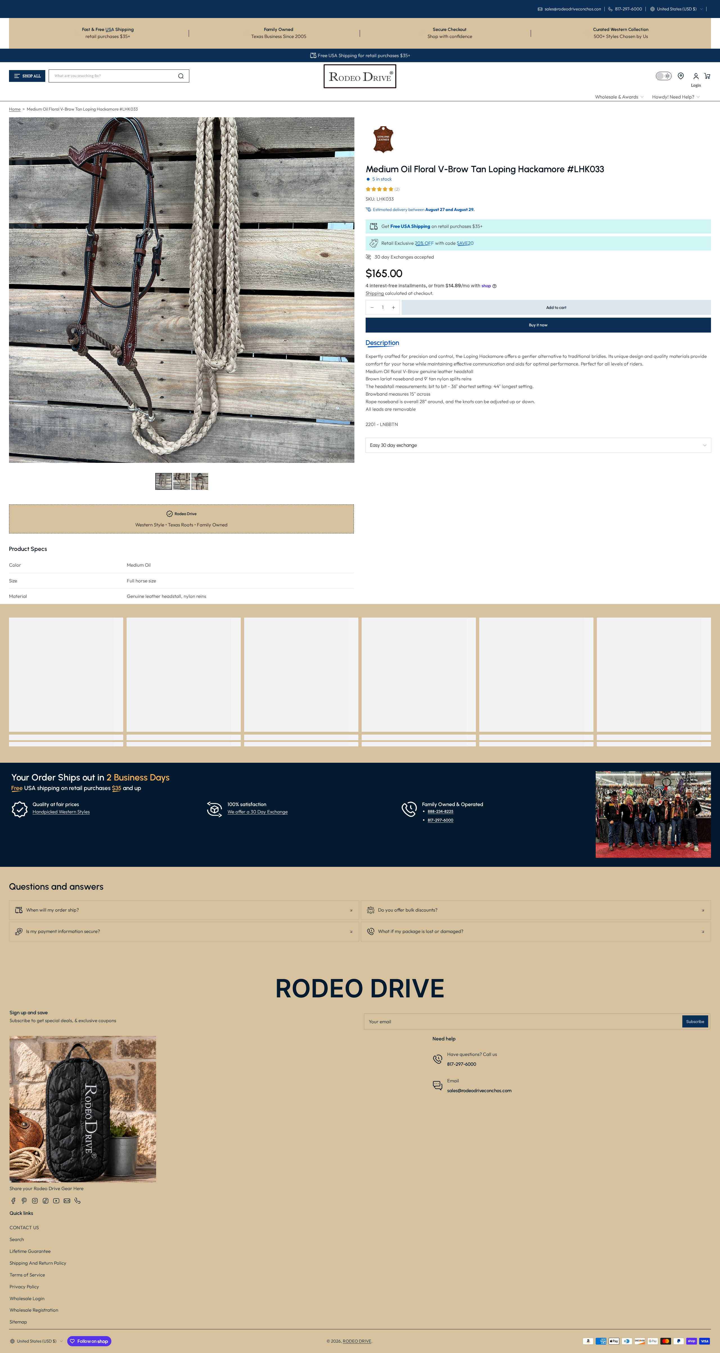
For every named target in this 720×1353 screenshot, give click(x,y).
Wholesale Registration (34, 1310)
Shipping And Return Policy (38, 1263)
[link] (621, 97)
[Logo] (360, 76)
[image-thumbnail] (163, 481)
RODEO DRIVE (357, 1341)
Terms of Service (27, 1275)
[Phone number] (77, 1200)
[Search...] (180, 75)
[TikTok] (45, 1200)
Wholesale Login (27, 1298)
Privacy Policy (24, 1286)
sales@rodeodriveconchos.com (479, 1090)
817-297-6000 (440, 820)
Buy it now (538, 324)
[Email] (67, 1200)
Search (17, 1239)
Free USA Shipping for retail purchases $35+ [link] (364, 55)
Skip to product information (20, 495)
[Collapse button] (184, 910)
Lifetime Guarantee (30, 1251)
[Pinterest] (24, 1200)
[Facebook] (13, 1200)
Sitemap (18, 1322)
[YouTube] (56, 1200)
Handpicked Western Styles (61, 812)
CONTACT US (24, 1227)
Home (15, 109)
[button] (676, 9)
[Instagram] (35, 1200)
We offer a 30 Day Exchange (258, 812)
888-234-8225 (440, 811)
